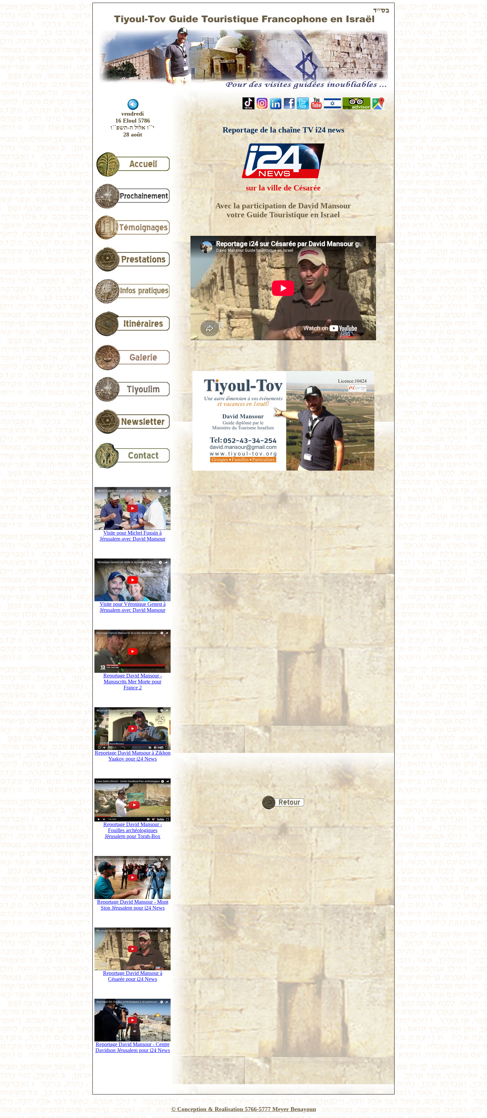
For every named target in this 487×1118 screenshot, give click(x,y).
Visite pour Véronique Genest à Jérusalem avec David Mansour (133, 607)
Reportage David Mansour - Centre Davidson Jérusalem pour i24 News (132, 1047)
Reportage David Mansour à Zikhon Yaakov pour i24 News (133, 756)
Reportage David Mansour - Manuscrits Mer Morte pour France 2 (132, 681)
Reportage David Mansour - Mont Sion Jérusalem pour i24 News (132, 905)
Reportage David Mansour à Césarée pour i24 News (132, 976)
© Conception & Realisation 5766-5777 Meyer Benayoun (243, 1109)
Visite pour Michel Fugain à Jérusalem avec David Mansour (132, 536)
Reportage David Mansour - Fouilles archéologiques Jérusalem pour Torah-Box (132, 830)
